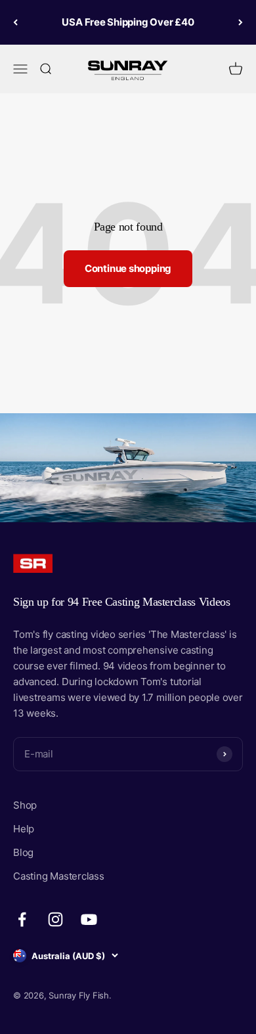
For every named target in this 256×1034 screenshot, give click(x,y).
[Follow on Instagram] (55, 919)
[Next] (240, 22)
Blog (23, 852)
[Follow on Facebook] (22, 919)
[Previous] (15, 22)
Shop (25, 805)
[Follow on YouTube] (89, 919)
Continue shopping (128, 268)
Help (23, 828)
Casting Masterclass (58, 876)
